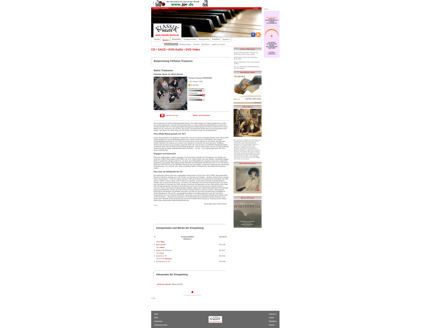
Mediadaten (272, 321)
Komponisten (190, 39)
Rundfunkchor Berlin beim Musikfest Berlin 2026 (245, 58)
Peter (160, 242)
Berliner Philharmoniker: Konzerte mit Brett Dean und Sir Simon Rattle (246, 53)
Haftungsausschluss (161, 325)
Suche (226, 39)
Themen (196, 44)
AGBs (156, 317)
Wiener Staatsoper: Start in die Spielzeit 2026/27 (247, 63)
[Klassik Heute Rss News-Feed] (258, 36)
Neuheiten (205, 44)
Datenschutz (158, 321)
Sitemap (255, 8)
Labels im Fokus (218, 44)
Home (157, 39)
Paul (161, 247)
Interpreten (204, 39)
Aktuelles (176, 39)
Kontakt (271, 317)
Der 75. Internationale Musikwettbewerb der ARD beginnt (246, 67)
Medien (166, 40)
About (156, 314)
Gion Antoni (164, 259)
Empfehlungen (185, 44)
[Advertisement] (180, 210)
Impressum (272, 314)
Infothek (216, 39)
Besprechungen (171, 44)
